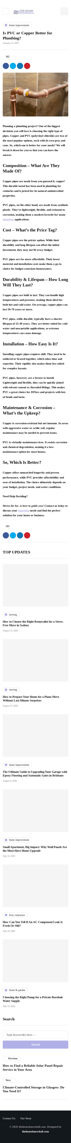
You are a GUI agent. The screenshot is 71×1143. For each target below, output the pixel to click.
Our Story (25, 1118)
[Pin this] (27, 66)
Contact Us (9, 1118)
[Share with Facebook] (6, 66)
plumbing (8, 219)
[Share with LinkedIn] (20, 66)
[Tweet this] (13, 66)
